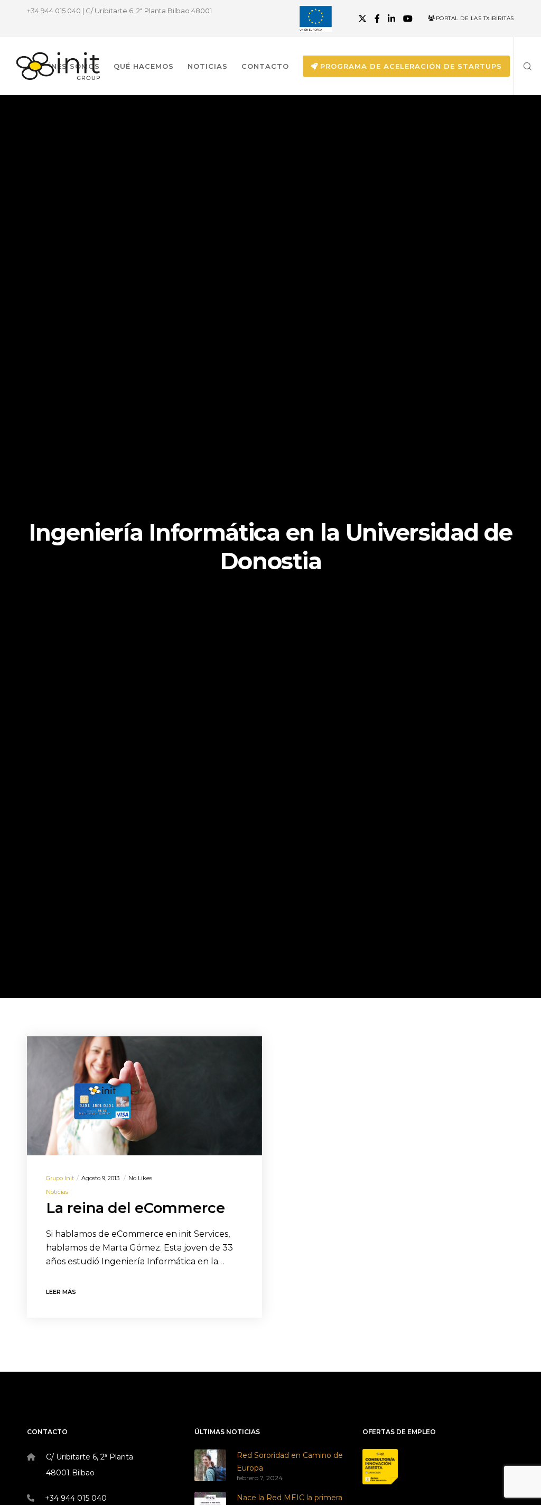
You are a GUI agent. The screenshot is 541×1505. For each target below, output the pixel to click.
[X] (362, 18)
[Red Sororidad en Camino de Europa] (210, 1465)
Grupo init (60, 1178)
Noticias (57, 1192)
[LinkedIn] (391, 18)
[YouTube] (408, 18)
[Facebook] (377, 18)
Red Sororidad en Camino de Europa (290, 1462)
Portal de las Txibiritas (475, 18)
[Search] (523, 66)
